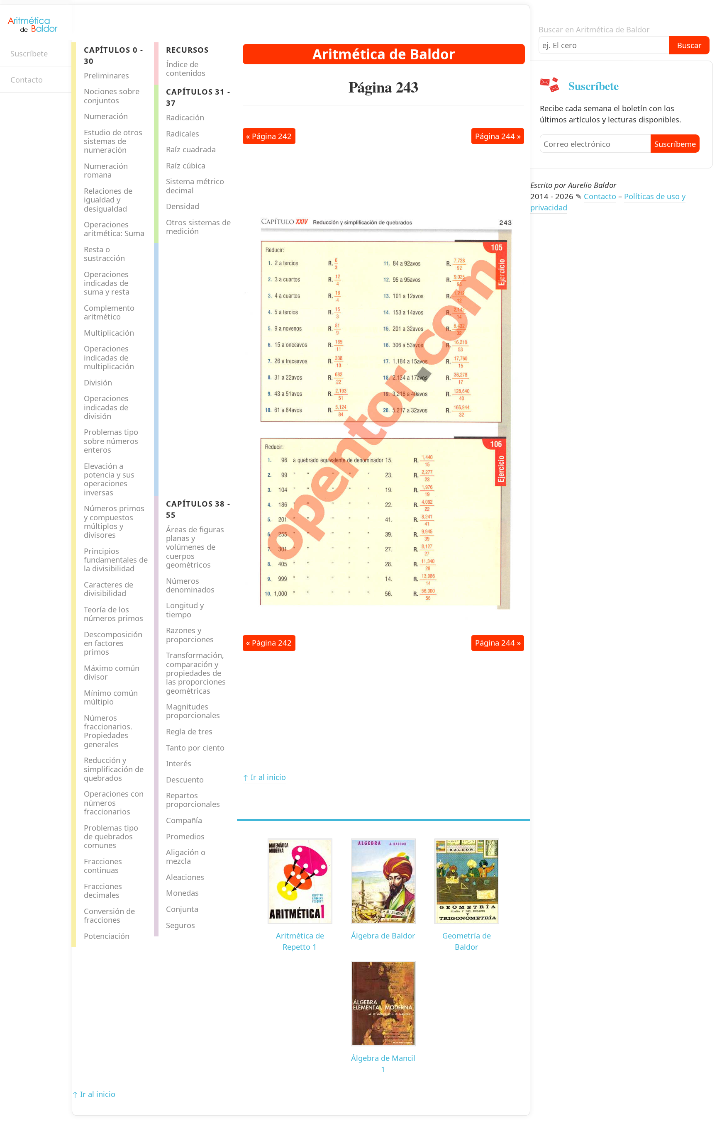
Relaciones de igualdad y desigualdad (108, 199)
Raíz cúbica (185, 165)
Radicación (185, 117)
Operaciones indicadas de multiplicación (109, 357)
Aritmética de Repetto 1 (300, 941)
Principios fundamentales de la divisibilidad (116, 560)
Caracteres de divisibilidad (108, 588)
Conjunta (182, 909)
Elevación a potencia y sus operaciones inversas (109, 479)
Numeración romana (106, 170)
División (98, 382)
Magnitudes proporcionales (193, 710)
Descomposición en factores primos (113, 643)
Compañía (184, 820)
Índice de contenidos (185, 68)
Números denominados (190, 585)
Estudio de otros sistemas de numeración (113, 141)
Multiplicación (109, 332)
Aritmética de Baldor (383, 54)
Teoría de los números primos (113, 613)
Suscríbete (29, 53)
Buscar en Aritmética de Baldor (594, 29)
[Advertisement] (192, 367)
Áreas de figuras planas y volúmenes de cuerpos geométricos (195, 547)
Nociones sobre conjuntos (111, 95)
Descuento (185, 779)
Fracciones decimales (103, 890)
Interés (178, 763)
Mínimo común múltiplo (111, 697)
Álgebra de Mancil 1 (383, 1063)
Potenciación (106, 936)
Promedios (185, 836)
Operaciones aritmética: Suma (114, 228)
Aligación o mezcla (185, 856)
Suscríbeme (675, 144)
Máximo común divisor (111, 672)
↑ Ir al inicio (264, 777)
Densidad (182, 206)
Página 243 (383, 87)
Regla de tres (189, 731)
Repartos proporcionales (193, 799)
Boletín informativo (15, 107)
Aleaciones (185, 877)
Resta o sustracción (104, 253)
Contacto (26, 79)
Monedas (182, 892)
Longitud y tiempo (185, 609)
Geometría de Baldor (466, 941)
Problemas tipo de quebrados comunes (111, 836)
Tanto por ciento (195, 747)
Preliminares (106, 75)
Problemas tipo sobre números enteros (111, 441)
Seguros (180, 925)
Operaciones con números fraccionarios (114, 802)
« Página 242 (269, 136)
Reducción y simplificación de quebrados (114, 769)
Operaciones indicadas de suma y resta (106, 283)
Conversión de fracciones (109, 915)
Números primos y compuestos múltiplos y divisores (114, 521)
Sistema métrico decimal (195, 185)
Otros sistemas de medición (198, 226)
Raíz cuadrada (191, 149)
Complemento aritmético (109, 312)
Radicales (182, 133)
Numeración (106, 116)
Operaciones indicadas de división (106, 407)
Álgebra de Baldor (383, 935)
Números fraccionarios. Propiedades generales (108, 730)
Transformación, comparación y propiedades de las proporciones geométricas (196, 672)
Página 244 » (498, 136)
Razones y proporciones (190, 634)
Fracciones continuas (103, 865)
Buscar (689, 45)
